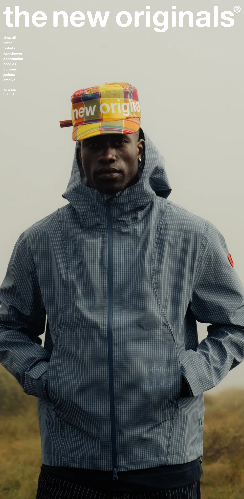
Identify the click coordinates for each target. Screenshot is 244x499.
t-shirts (9, 48)
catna (8, 43)
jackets (9, 75)
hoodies (9, 64)
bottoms (10, 69)
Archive (9, 80)
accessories (13, 59)
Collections (9, 89)
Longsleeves (13, 53)
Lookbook (9, 94)
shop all (9, 37)
